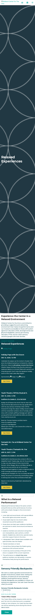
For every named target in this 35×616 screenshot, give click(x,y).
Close (7, 612)
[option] (17, 495)
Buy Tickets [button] (6, 381)
